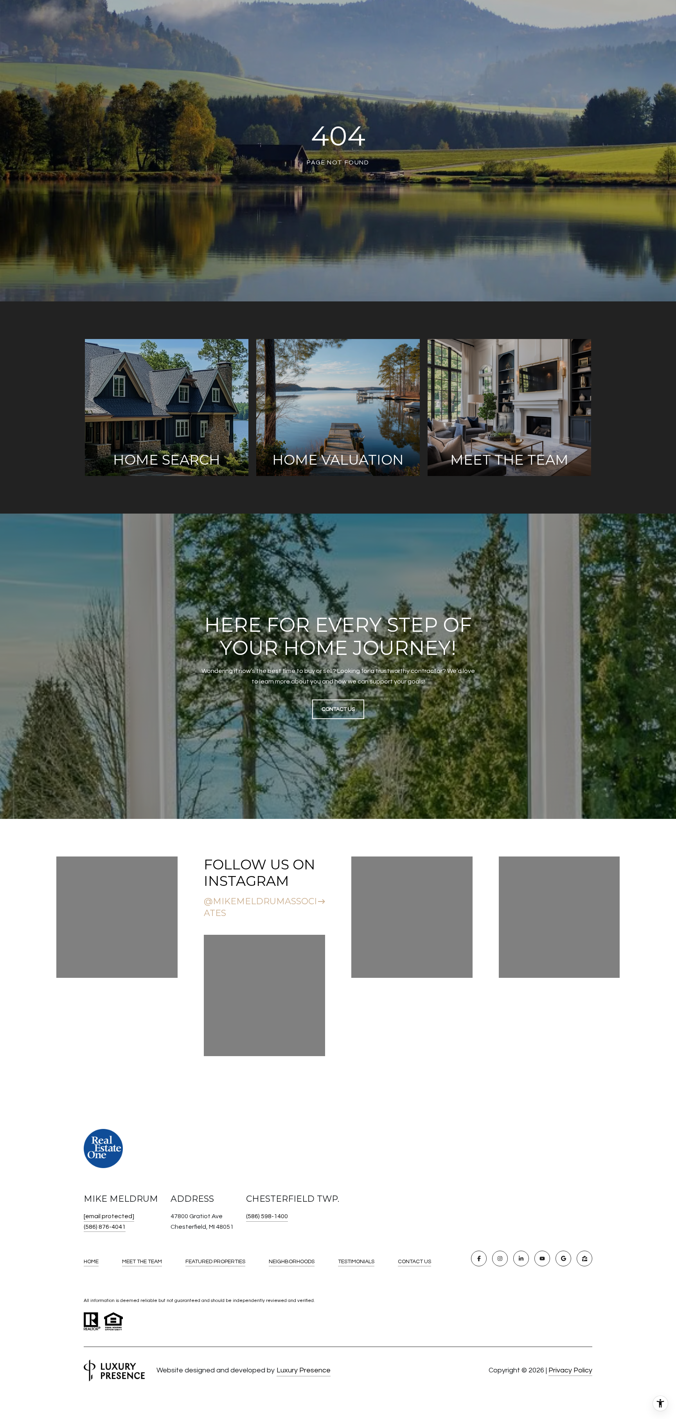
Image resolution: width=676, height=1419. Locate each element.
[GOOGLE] (563, 1258)
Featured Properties (215, 1261)
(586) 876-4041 (105, 1227)
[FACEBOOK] (479, 1258)
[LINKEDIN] (521, 1258)
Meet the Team (142, 1261)
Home (91, 1261)
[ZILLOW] (584, 1258)
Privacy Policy (570, 1370)
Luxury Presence (304, 1370)
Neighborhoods (292, 1261)
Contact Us (414, 1261)
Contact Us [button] (338, 709)
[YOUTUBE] (542, 1258)
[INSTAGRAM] (500, 1258)
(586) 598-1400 (267, 1216)
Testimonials (356, 1261)
